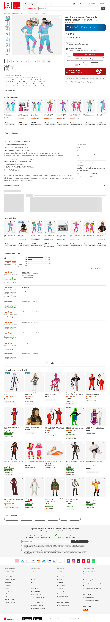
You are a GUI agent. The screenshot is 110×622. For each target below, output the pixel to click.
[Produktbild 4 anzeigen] (7, 34)
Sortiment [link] (61, 579)
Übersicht (34, 571)
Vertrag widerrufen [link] (37, 600)
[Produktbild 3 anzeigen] (7, 28)
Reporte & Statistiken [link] (90, 571)
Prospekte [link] (61, 574)
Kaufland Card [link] (62, 576)
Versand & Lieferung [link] (37, 605)
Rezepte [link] (61, 582)
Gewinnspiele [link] (62, 588)
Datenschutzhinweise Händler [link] (92, 585)
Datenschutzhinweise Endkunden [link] (93, 588)
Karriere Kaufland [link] (89, 597)
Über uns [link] (87, 574)
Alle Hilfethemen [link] (36, 591)
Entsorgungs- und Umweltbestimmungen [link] (87, 618)
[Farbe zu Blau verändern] (6, 68)
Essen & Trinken (10, 599)
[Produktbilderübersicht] (7, 35)
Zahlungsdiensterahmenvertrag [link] (93, 583)
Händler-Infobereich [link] (64, 605)
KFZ (7, 596)
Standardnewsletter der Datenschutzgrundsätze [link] (33, 546)
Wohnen (8, 585)
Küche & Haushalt (10, 579)
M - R (33, 579)
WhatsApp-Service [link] (63, 596)
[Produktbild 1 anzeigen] (7, 18)
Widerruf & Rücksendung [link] (38, 597)
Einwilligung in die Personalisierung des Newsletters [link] (34, 551)
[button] (37, 257)
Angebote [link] (61, 571)
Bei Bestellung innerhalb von (80, 44)
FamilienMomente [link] (63, 593)
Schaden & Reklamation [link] (38, 602)
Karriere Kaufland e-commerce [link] (92, 600)
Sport (7, 593)
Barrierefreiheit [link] (102, 618)
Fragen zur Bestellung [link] (37, 594)
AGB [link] (75, 618)
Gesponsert (6, 114)
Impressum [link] (52, 618)
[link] (45, 4)
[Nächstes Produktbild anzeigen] (7, 54)
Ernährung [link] (61, 591)
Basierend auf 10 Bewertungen (13, 264)
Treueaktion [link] (62, 585)
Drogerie (8, 591)
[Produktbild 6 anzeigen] (7, 45)
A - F (33, 574)
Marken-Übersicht (10, 602)
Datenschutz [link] (68, 618)
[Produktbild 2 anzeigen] (7, 23)
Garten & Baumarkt (11, 576)
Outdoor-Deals (10, 571)
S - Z (33, 582)
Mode (7, 588)
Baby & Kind (9, 582)
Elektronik (8, 574)
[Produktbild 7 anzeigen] (7, 50)
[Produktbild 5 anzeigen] (7, 39)
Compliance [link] (60, 618)
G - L (33, 576)
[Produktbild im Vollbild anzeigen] (37, 35)
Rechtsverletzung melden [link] (38, 608)
